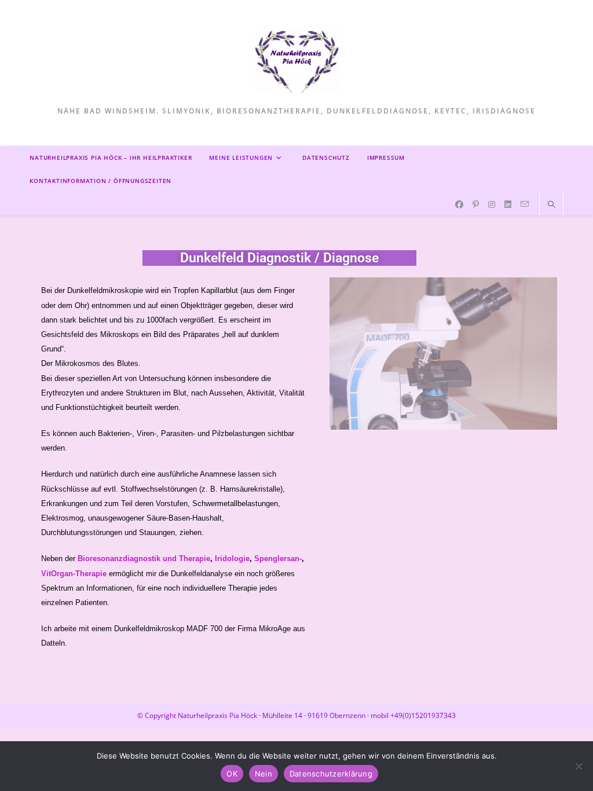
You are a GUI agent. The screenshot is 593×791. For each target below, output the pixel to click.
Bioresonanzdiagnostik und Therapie (144, 558)
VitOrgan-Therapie (74, 573)
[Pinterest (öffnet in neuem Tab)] (476, 204)
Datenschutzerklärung (331, 773)
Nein (263, 773)
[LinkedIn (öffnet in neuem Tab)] (508, 204)
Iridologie (232, 558)
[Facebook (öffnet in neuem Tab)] (459, 204)
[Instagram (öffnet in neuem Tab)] (492, 204)
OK (231, 773)
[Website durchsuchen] (551, 205)
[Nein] (578, 766)
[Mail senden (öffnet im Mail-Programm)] (524, 204)
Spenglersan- (278, 558)
